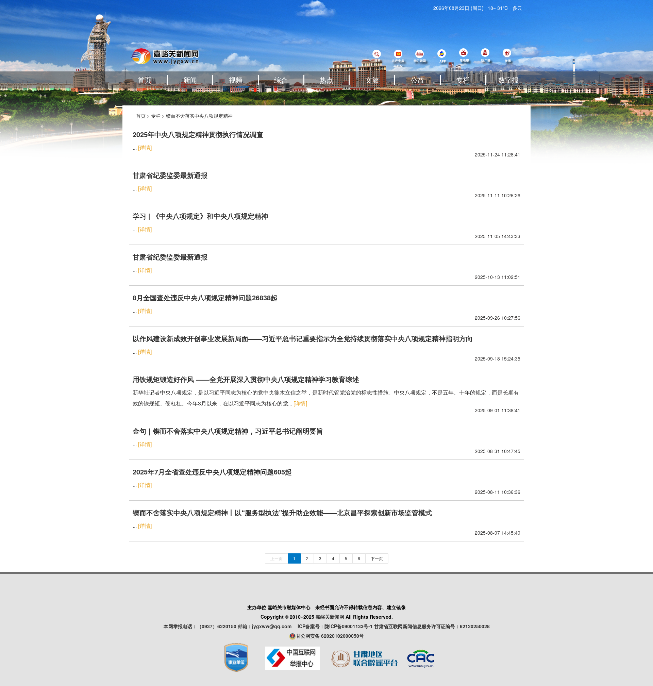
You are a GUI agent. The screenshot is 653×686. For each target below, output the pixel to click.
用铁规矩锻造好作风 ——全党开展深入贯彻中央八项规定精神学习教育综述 (246, 379)
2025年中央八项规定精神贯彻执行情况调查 (198, 134)
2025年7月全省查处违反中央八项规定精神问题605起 (212, 471)
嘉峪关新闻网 (330, 616)
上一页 (276, 558)
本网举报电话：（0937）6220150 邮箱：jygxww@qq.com (230, 626)
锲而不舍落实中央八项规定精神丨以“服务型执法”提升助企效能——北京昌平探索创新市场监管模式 (282, 512)
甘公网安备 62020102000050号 (330, 635)
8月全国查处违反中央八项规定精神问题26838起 (205, 297)
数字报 (508, 80)
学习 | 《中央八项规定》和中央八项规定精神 (200, 216)
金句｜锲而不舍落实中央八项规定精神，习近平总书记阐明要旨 (228, 431)
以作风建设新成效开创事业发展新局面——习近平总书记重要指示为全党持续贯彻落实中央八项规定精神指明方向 (303, 338)
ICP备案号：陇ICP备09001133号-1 (335, 626)
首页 (144, 80)
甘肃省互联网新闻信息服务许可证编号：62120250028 (432, 626)
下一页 (377, 558)
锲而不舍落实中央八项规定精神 (199, 115)
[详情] (145, 147)
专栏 (463, 80)
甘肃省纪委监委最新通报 (170, 175)
